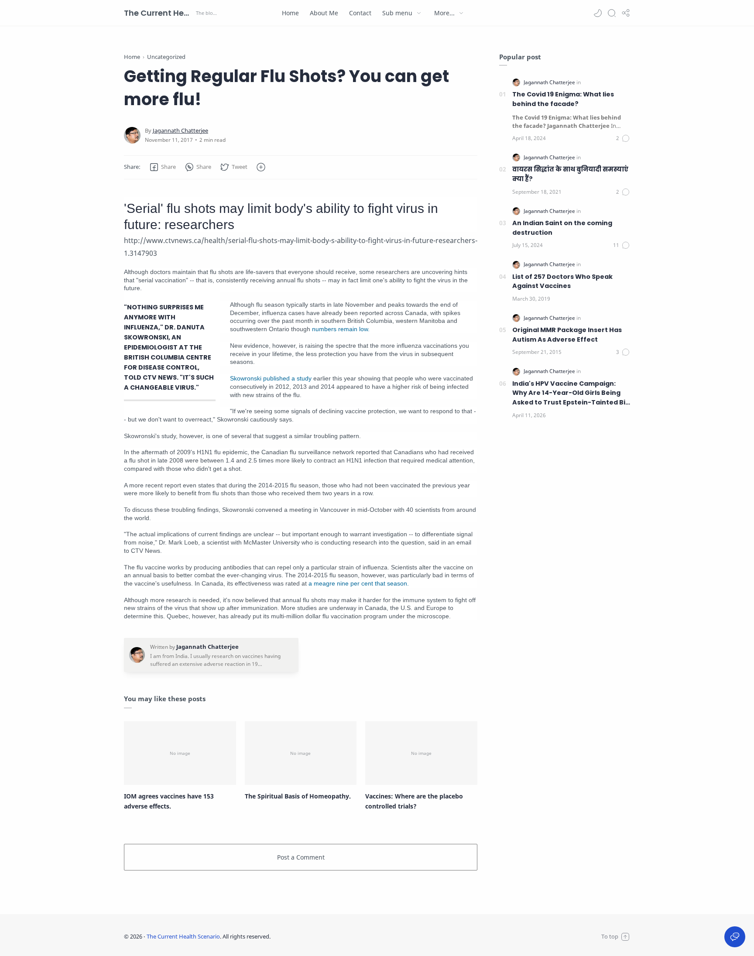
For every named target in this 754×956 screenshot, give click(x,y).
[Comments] (623, 138)
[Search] (611, 13)
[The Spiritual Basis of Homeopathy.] (301, 753)
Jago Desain (328, 936)
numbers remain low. (341, 329)
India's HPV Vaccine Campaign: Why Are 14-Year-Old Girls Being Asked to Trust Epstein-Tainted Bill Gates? (570, 393)
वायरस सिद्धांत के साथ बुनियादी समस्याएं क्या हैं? (570, 174)
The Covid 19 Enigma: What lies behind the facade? (563, 99)
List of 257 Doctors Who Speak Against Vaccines (562, 281)
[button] (597, 13)
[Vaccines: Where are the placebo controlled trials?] (421, 753)
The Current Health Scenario (159, 12)
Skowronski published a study (271, 378)
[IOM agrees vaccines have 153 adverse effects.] (180, 753)
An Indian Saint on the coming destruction (562, 228)
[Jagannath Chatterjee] (180, 130)
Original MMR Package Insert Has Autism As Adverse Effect (567, 335)
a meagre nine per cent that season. (358, 583)
